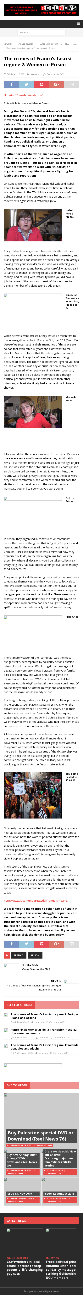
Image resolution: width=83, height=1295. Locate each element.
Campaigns (25, 44)
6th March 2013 (21, 1022)
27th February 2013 (23, 1052)
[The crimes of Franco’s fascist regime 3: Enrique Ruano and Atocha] (6, 1015)
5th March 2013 (16, 74)
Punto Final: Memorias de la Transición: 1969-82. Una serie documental (44, 1031)
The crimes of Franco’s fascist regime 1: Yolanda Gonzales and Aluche (45, 1046)
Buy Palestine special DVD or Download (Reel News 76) (41, 1135)
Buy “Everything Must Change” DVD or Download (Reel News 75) (22, 1160)
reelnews (35, 74)
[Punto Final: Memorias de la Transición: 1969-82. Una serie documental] (6, 1030)
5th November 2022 (23, 1037)
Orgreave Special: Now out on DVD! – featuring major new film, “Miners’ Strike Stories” (60, 1158)
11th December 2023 (20, 1145)
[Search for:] (41, 32)
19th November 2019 (20, 1198)
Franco (19, 955)
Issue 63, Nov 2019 (19, 1193)
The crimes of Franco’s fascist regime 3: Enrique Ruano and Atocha (44, 1016)
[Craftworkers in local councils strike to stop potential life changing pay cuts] (25, 1241)
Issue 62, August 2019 (59, 1193)
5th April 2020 (55, 1170)
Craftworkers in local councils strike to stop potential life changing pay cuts (25, 1268)
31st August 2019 (56, 1198)
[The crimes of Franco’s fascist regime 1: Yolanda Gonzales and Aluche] (6, 1045)
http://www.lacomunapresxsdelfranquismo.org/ (36, 900)
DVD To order (17, 1085)
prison (35, 955)
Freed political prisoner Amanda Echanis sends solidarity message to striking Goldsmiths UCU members (64, 1270)
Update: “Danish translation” (23, 95)
